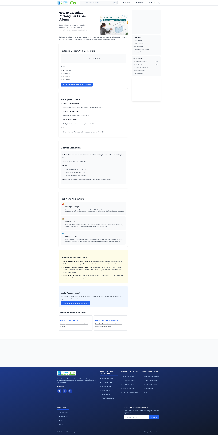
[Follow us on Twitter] (59, 391)
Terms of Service (64, 412)
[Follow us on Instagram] (70, 391)
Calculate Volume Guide (151, 376)
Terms (140, 432)
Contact (61, 424)
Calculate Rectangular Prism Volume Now (75, 303)
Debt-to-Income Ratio (129, 384)
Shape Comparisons (150, 380)
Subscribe (154, 417)
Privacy (146, 432)
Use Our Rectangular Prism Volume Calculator (76, 84)
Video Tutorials (148, 388)
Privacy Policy (63, 416)
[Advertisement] (146, 21)
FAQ (145, 392)
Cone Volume (106, 390)
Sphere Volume (138, 43)
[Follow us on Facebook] (65, 391)
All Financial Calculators (130, 392)
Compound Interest (129, 380)
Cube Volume (138, 40)
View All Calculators (108, 398)
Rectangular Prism (107, 378)
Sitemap (158, 432)
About (61, 420)
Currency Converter (129, 388)
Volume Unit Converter (151, 384)
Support (152, 432)
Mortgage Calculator (140, 52)
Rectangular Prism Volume (141, 49)
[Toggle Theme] (159, 2)
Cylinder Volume (138, 46)
